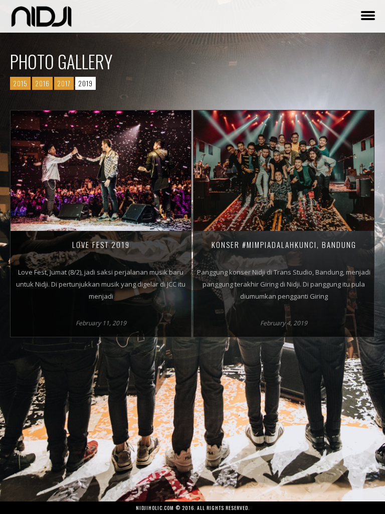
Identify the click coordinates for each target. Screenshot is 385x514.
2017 (64, 83)
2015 (20, 83)
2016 (42, 83)
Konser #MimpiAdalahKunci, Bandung (284, 244)
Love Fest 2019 (101, 244)
